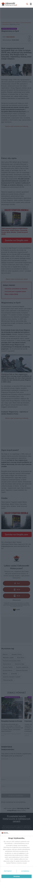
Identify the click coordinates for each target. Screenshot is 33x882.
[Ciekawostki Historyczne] (10, 4)
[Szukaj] (27, 4)
